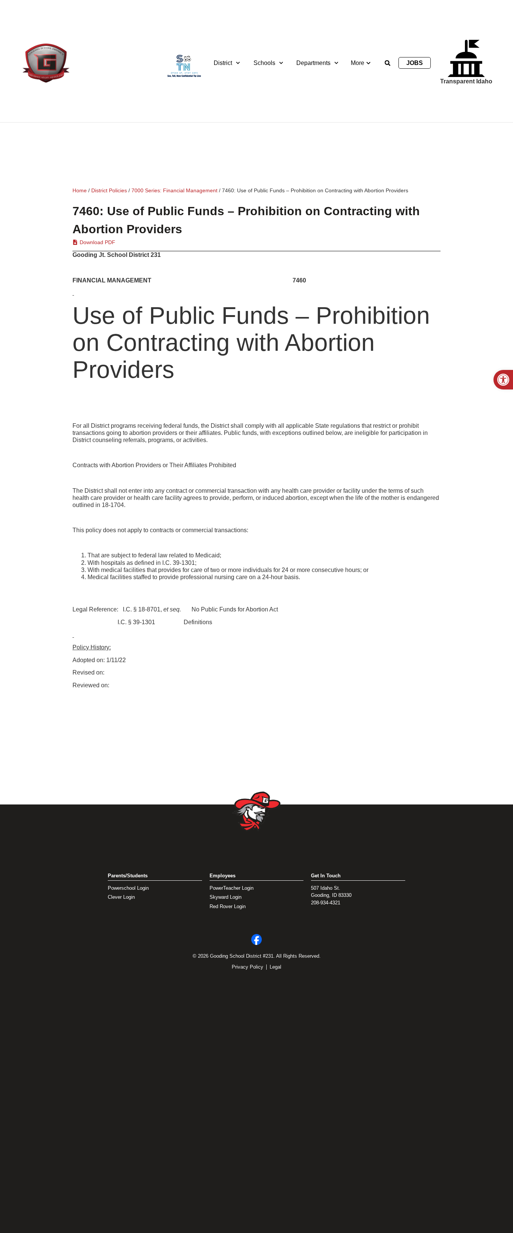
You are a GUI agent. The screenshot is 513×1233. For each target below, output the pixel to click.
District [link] (223, 63)
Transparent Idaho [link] (466, 81)
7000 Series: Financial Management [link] (174, 190)
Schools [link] (264, 63)
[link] (503, 379)
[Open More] (368, 63)
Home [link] (79, 190)
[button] (387, 63)
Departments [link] (313, 63)
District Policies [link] (109, 190)
